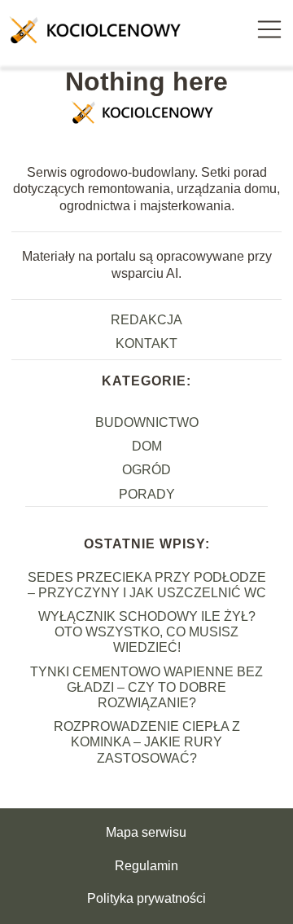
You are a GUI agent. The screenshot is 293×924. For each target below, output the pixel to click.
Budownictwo (147, 422)
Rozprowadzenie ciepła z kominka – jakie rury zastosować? (147, 741)
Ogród (146, 470)
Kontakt (146, 343)
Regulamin (146, 866)
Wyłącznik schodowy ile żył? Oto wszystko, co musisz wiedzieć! (147, 631)
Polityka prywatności (146, 898)
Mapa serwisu (146, 832)
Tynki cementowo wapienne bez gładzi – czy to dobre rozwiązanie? (146, 687)
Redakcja (146, 320)
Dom (147, 446)
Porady (147, 494)
